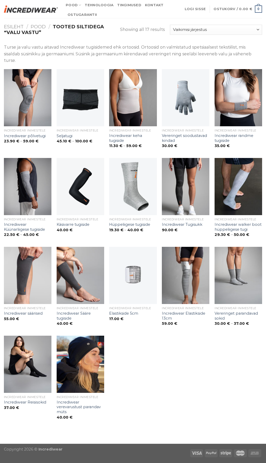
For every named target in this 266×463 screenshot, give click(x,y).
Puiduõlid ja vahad (19, 440)
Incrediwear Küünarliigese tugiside (24, 227)
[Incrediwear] (31, 8)
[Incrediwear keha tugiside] (133, 97)
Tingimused (129, 5)
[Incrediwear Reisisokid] (27, 364)
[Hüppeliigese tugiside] (133, 186)
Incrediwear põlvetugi (25, 136)
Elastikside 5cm (123, 313)
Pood (72, 5)
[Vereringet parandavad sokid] (238, 275)
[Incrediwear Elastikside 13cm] (185, 275)
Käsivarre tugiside (73, 224)
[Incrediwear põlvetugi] (27, 97)
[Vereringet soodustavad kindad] (185, 97)
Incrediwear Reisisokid (25, 402)
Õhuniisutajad (54, 440)
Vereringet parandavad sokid (236, 316)
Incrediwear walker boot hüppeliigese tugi (238, 227)
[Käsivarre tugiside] (80, 186)
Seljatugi (64, 136)
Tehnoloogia (99, 5)
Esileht (14, 27)
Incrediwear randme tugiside (234, 138)
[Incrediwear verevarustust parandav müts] (80, 364)
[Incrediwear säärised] (27, 275)
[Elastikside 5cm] (133, 275)
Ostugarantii (82, 15)
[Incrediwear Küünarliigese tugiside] (27, 186)
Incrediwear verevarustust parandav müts (79, 407)
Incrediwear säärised (23, 313)
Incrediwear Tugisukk (182, 224)
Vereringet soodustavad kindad (184, 138)
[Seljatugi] (80, 97)
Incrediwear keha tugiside (125, 138)
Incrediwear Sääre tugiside (74, 316)
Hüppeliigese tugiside (129, 224)
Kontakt (154, 5)
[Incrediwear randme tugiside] (238, 97)
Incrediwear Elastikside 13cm (183, 316)
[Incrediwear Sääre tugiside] (80, 275)
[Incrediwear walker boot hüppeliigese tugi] (238, 186)
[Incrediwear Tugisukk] (185, 186)
